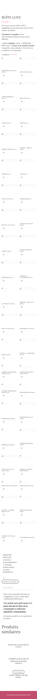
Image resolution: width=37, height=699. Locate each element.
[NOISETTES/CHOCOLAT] (9, 62)
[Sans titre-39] (9, 185)
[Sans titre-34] (9, 134)
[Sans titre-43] (9, 236)
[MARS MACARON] (27, 497)
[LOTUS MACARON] (9, 291)
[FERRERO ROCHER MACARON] (9, 368)
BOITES (14, 54)
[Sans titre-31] (27, 161)
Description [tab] (8, 587)
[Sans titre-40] (27, 263)
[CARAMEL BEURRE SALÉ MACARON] (9, 387)
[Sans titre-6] (9, 497)
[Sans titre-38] (27, 185)
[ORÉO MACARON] (9, 482)
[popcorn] (27, 523)
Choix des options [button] (18, 640)
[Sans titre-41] (27, 59)
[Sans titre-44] (27, 315)
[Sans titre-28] (27, 83)
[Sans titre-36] (27, 110)
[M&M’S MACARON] (5, 430)
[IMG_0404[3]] (27, 340)
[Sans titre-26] (9, 263)
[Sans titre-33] (27, 289)
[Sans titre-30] (27, 236)
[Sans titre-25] (27, 210)
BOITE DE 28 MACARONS (18, 645)
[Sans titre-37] (9, 161)
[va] (9, 110)
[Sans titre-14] (27, 404)
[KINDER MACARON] (5, 404)
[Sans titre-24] (9, 210)
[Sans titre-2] (9, 523)
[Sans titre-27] (27, 134)
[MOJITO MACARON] (9, 342)
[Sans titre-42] (9, 83)
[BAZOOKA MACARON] (24, 482)
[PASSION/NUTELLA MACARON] (27, 457)
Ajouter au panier (10, 581)
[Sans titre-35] (9, 315)
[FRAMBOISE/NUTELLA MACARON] (27, 367)
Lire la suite (18, 672)
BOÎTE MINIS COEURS (18, 675)
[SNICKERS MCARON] (25, 385)
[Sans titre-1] (9, 456)
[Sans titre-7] (27, 430)
